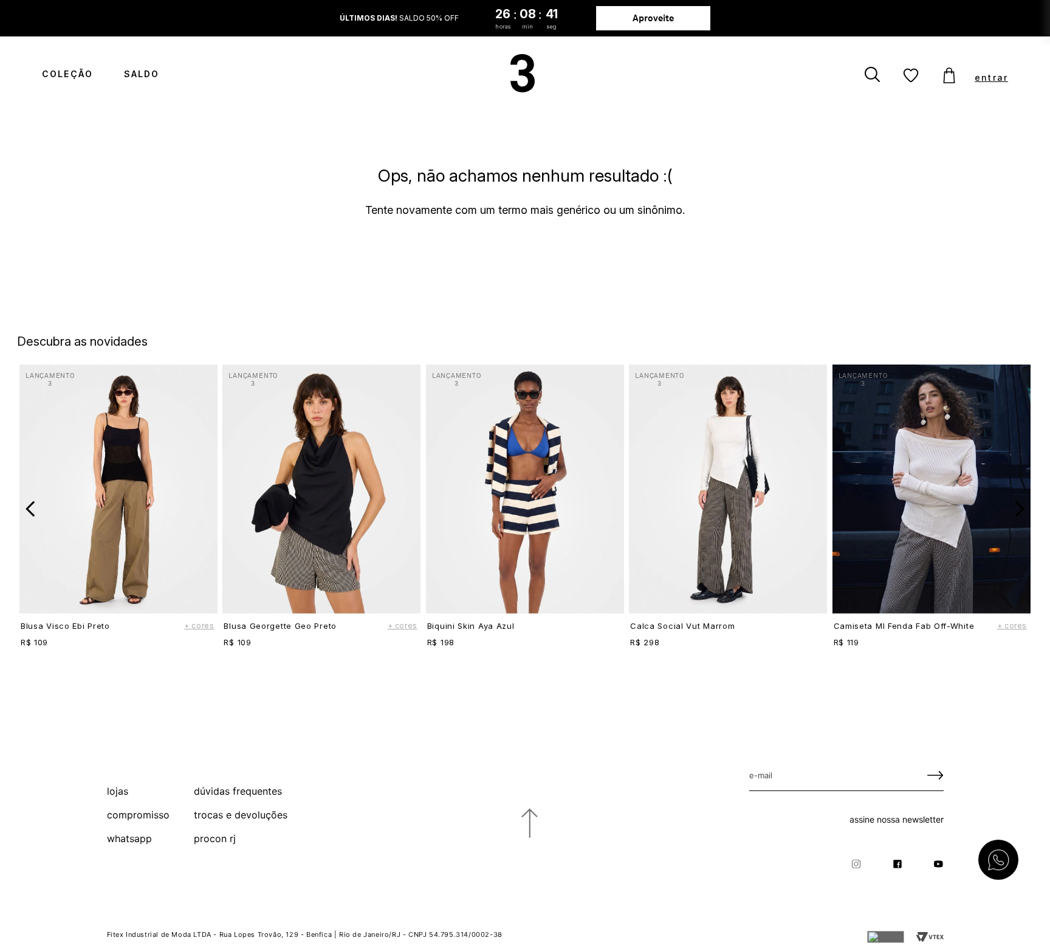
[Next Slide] (1019, 509)
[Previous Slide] (30, 509)
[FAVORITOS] (911, 76)
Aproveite (653, 18)
